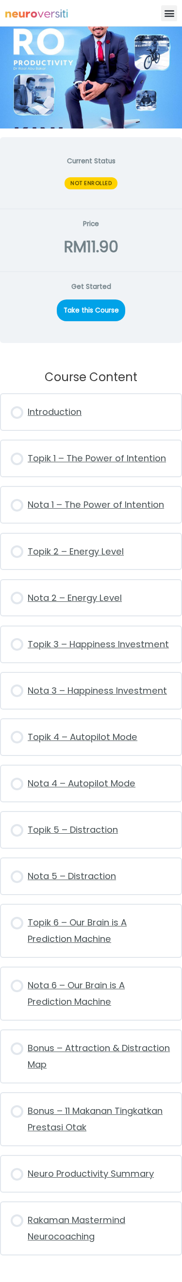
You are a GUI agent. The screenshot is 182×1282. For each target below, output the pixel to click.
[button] (169, 13)
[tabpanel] (91, 696)
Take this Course (91, 310)
